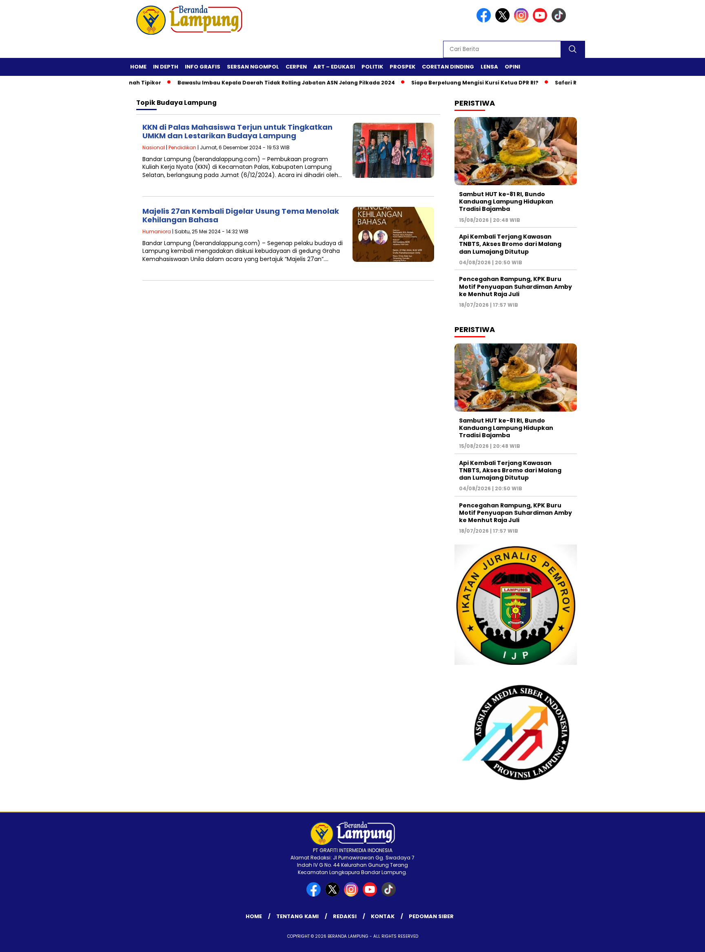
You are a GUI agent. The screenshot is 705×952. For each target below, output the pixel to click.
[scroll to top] (677, 939)
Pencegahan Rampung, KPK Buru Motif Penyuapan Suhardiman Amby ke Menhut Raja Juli (515, 286)
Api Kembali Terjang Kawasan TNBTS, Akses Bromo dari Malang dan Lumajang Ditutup (510, 243)
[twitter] (503, 21)
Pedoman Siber (431, 916)
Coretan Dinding (448, 67)
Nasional (153, 147)
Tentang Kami (297, 916)
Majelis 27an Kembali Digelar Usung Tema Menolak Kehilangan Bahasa (240, 215)
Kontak (383, 916)
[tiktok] (560, 21)
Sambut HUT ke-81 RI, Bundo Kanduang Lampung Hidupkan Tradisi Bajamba (506, 201)
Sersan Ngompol (253, 67)
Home (138, 67)
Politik (372, 67)
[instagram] (522, 21)
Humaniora (156, 231)
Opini (512, 67)
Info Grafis (202, 67)
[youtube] (541, 21)
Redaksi (345, 916)
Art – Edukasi (334, 67)
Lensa (489, 67)
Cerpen (296, 67)
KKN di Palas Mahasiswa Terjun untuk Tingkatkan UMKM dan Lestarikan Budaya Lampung (237, 131)
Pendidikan (182, 147)
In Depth (165, 67)
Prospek (402, 67)
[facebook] (485, 21)
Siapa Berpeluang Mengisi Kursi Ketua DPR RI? (457, 82)
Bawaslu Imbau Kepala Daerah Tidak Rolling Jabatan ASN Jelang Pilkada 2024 (268, 82)
